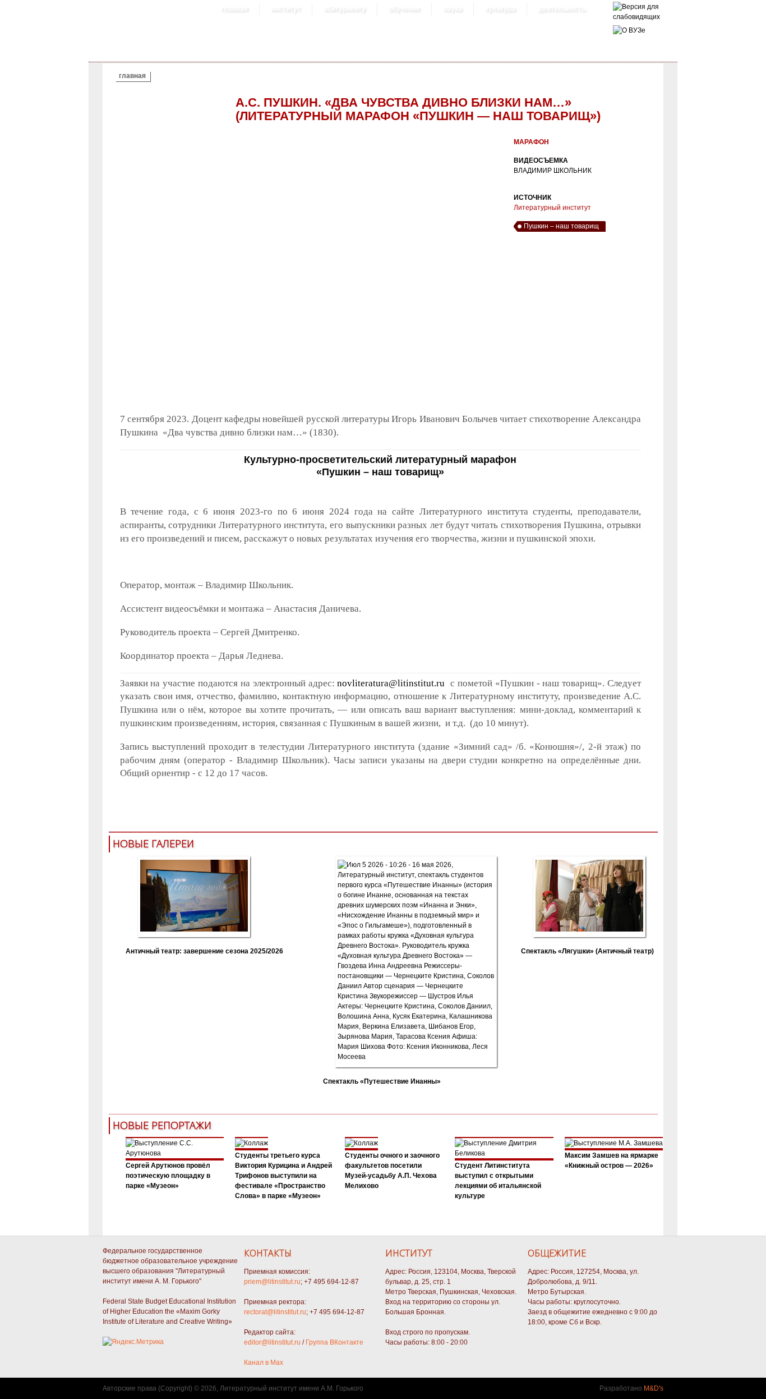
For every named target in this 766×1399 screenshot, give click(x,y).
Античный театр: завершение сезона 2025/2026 (204, 951)
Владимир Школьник (553, 171)
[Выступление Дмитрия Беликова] (504, 1153)
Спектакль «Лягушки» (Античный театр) (587, 951)
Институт (286, 9)
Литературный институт (552, 208)
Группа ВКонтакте (334, 1342)
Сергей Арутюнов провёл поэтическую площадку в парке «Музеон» (168, 1176)
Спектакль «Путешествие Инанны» (382, 1081)
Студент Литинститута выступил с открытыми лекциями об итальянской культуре (498, 1181)
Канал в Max (263, 1362)
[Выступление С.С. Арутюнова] (175, 1153)
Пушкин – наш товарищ (561, 226)
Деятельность (561, 9)
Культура (500, 9)
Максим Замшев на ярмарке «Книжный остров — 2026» (611, 1160)
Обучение (404, 9)
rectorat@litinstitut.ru (275, 1312)
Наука (452, 9)
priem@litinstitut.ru (272, 1282)
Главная (234, 9)
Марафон (531, 142)
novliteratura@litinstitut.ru (391, 683)
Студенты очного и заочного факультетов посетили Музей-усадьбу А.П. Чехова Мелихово (392, 1171)
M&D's (653, 1388)
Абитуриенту (345, 9)
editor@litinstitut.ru (272, 1342)
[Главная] (636, 17)
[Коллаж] (251, 1143)
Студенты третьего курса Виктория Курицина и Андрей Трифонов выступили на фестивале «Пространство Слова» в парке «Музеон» (283, 1176)
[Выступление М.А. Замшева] (614, 1143)
